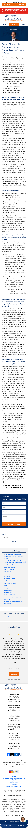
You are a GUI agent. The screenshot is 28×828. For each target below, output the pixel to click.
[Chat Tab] (14, 414)
